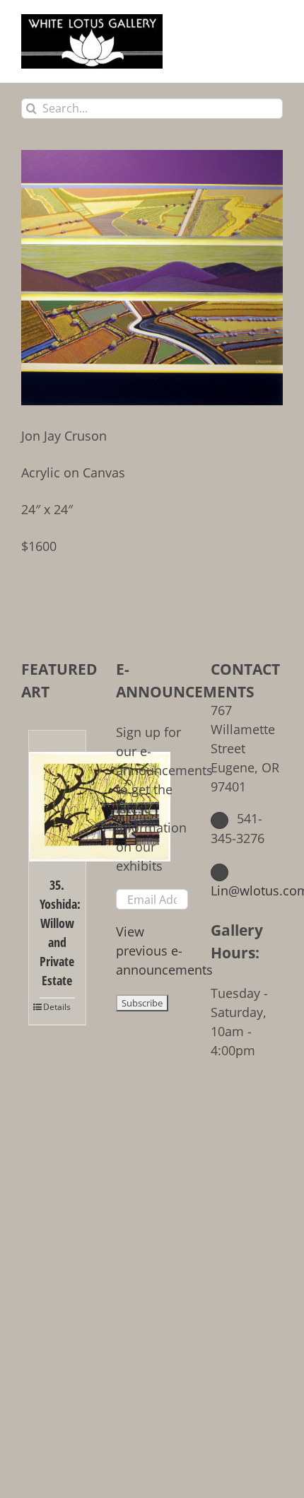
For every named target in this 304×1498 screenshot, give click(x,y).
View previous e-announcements (164, 950)
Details (57, 1007)
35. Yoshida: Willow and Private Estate (57, 932)
